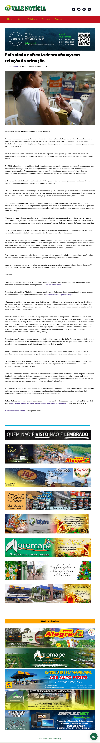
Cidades (31, 19)
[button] (94, 736)
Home (10, 19)
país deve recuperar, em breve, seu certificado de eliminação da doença (38, 403)
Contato (58, 19)
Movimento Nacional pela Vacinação (59, 294)
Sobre (20, 19)
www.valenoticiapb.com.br (15, 411)
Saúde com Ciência (53, 285)
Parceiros (46, 19)
